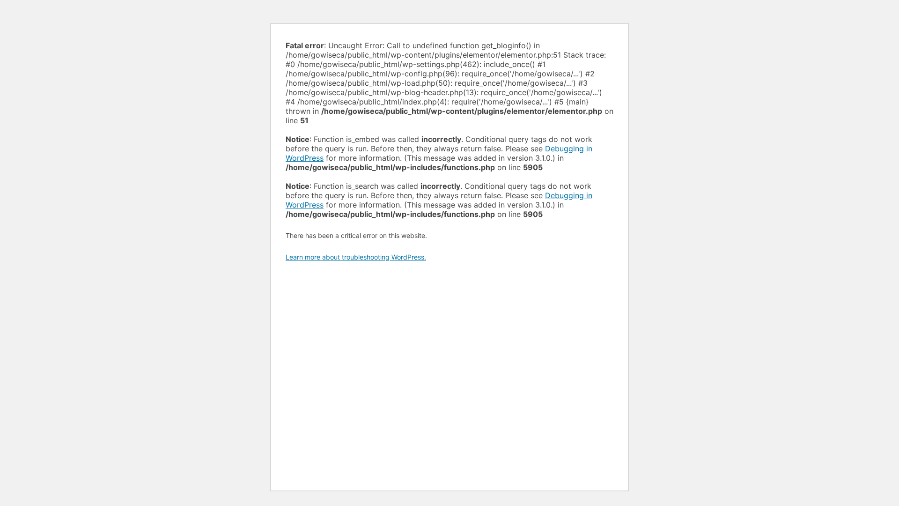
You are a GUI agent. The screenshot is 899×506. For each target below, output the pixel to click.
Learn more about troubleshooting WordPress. (356, 257)
